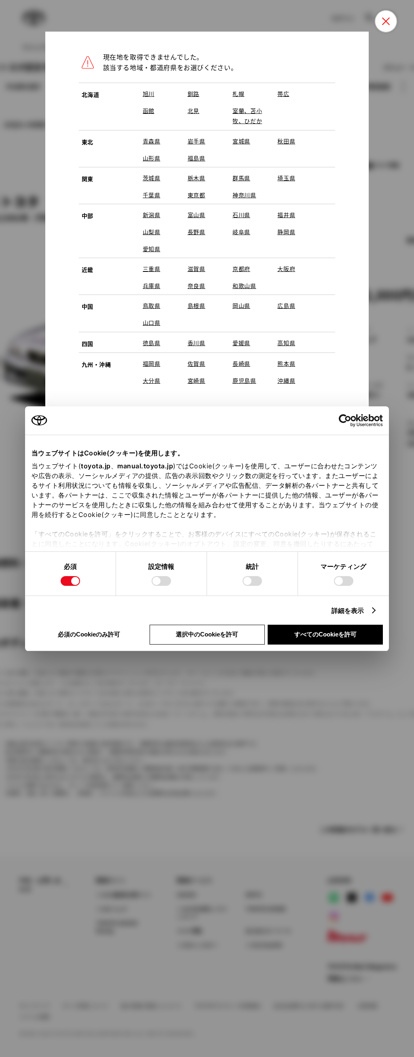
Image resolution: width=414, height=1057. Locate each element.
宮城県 (241, 141)
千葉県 (152, 195)
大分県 (152, 380)
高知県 (286, 343)
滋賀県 (196, 269)
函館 (148, 111)
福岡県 (152, 363)
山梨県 (152, 232)
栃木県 (196, 178)
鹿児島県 (244, 380)
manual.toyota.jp (145, 466)
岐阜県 (241, 232)
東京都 (196, 195)
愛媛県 (241, 343)
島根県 (196, 305)
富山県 (196, 215)
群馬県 (241, 178)
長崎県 (241, 363)
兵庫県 (152, 286)
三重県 (152, 269)
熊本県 (286, 363)
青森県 (152, 141)
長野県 (196, 232)
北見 (193, 111)
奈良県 (196, 286)
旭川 (148, 94)
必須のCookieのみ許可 (89, 634)
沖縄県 (286, 380)
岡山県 (241, 305)
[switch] (161, 581)
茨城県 (152, 178)
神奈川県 (244, 195)
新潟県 (152, 215)
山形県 (152, 158)
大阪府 (286, 269)
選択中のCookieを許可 (207, 634)
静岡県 (286, 232)
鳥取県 (152, 305)
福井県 (286, 215)
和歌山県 (244, 286)
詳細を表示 (348, 610)
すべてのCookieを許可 (325, 634)
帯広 (283, 94)
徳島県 (152, 343)
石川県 (241, 215)
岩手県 (196, 141)
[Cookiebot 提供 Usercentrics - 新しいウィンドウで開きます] (347, 420)
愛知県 (152, 249)
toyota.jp (96, 466)
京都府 (241, 269)
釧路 (193, 94)
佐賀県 (196, 363)
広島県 (286, 305)
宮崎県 (196, 380)
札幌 (238, 94)
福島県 (196, 158)
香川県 (196, 343)
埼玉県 (286, 178)
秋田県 (286, 141)
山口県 (152, 322)
